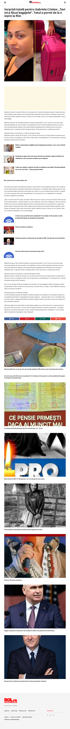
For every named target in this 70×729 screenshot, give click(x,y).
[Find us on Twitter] (53, 715)
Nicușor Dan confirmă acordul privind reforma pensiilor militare (25, 681)
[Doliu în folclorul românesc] (9, 232)
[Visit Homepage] (35, 2)
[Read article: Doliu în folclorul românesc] (35, 556)
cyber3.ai (6, 710)
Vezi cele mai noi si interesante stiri (15, 180)
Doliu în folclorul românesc (24, 227)
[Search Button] (65, 2)
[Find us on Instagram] (50, 715)
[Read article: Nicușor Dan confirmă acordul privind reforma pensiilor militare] (35, 657)
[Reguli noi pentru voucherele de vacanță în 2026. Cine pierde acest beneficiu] (9, 244)
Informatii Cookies (27, 717)
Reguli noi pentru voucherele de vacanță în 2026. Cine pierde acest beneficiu (40, 238)
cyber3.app (14, 710)
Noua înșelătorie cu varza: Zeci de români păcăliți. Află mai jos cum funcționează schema (33, 369)
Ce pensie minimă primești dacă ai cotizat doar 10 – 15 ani (23, 428)
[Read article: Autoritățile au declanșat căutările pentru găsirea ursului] (35, 505)
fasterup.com (22, 710)
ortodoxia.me (31, 710)
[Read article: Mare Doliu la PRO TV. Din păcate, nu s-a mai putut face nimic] (35, 455)
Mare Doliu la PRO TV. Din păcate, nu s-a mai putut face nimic (24, 479)
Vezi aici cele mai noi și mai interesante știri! (29, 251)
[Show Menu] (5, 2)
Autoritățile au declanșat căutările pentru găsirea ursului (23, 529)
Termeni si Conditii (15, 717)
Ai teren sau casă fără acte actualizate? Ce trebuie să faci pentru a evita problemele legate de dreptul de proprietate (38, 217)
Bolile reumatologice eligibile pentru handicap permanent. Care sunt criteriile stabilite (40, 146)
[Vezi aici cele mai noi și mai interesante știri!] (9, 257)
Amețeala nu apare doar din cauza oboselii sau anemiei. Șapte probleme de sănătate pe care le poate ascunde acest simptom (39, 157)
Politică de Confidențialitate (11, 719)
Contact (15, 705)
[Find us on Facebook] (47, 715)
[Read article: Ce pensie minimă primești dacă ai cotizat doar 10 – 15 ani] (35, 404)
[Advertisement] (35, 98)
